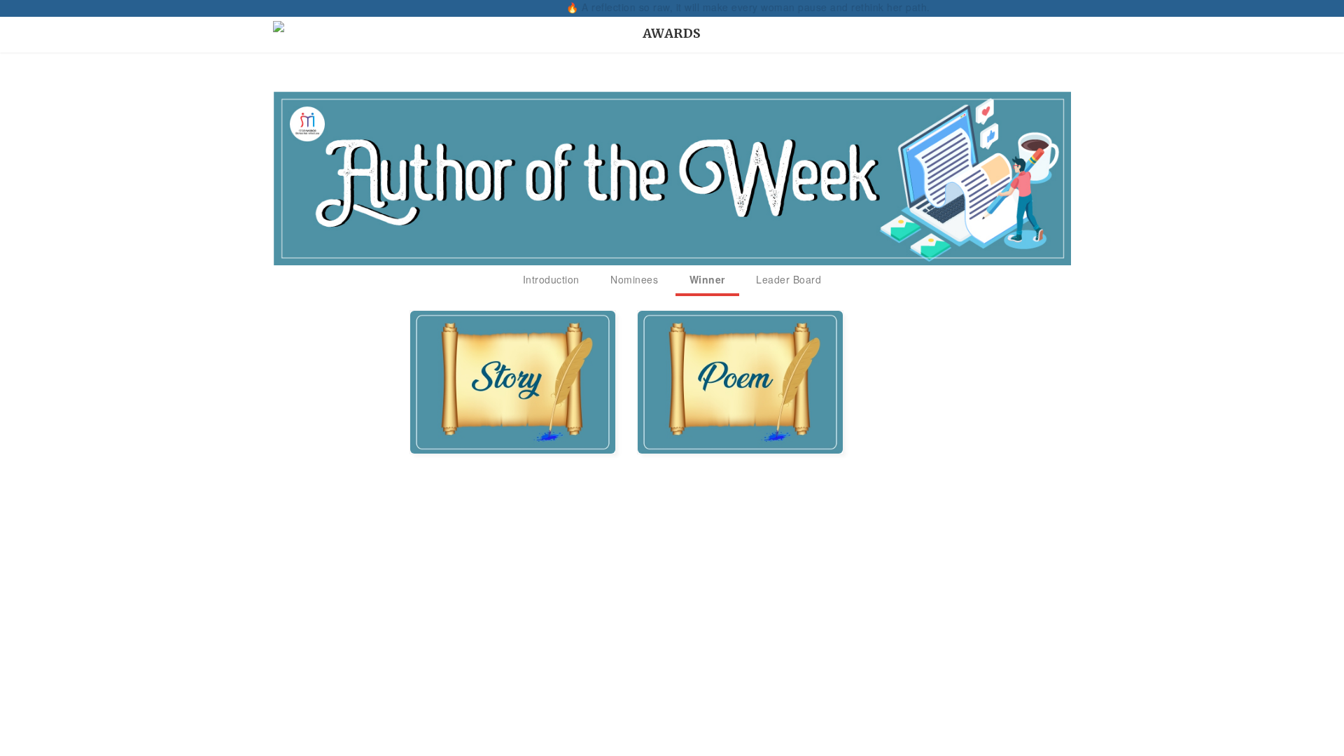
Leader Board (788, 279)
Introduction (551, 279)
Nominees (634, 279)
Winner (707, 279)
